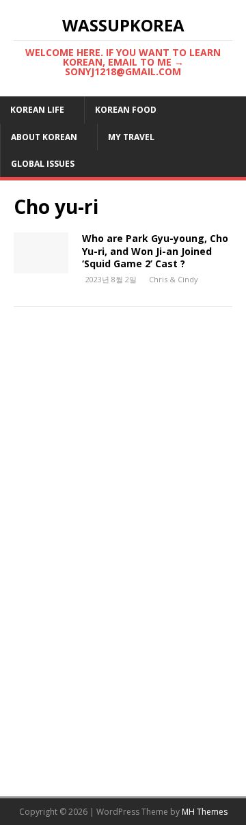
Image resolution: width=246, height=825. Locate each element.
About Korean (44, 137)
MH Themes (205, 811)
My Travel (131, 137)
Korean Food (125, 110)
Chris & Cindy (173, 279)
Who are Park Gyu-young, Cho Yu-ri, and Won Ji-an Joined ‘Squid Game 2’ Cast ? (155, 250)
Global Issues (42, 164)
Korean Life (37, 110)
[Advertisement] (123, 457)
